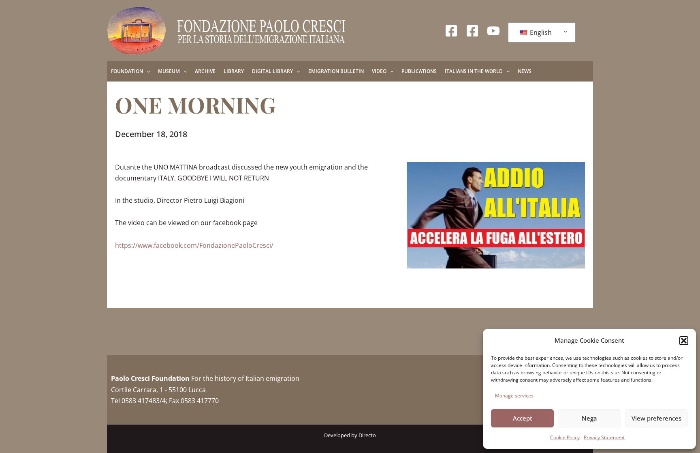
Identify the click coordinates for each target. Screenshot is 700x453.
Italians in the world (474, 71)
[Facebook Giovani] (472, 30)
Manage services (514, 395)
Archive (205, 71)
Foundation (127, 71)
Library (234, 71)
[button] (684, 341)
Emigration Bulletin (336, 71)
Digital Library (272, 71)
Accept (522, 418)
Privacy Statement (604, 437)
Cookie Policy (565, 437)
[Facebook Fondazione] (451, 30)
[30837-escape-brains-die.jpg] (496, 215)
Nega (589, 418)
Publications (419, 71)
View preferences (656, 418)
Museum (169, 71)
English (540, 32)
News (524, 71)
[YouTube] (493, 30)
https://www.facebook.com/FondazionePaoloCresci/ (194, 245)
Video (379, 71)
